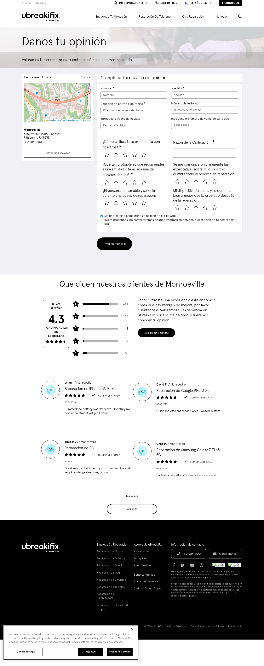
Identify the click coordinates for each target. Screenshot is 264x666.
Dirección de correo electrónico (121, 103)
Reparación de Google (110, 565)
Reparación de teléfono (155, 16)
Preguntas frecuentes (147, 581)
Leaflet (52, 120)
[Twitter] (183, 566)
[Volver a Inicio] (43, 16)
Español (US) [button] (199, 3)
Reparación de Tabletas (111, 587)
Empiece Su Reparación (112, 544)
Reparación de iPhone (110, 551)
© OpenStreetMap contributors (74, 120)
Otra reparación (193, 16)
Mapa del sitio (235, 626)
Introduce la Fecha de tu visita (120, 118)
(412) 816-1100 (33, 141)
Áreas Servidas (142, 565)
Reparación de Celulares (111, 580)
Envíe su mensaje (114, 243)
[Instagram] (202, 566)
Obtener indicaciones (57, 153)
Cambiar (86, 77)
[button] (131, 3)
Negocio (221, 16)
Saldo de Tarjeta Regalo (148, 588)
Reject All (90, 652)
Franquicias (140, 558)
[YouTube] (193, 566)
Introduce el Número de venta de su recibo (200, 118)
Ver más (132, 509)
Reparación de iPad (108, 572)
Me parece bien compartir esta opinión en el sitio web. (169, 219)
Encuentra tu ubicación (111, 16)
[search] (237, 16)
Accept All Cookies (119, 652)
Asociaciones (141, 551)
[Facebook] (175, 566)
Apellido (176, 88)
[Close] (132, 629)
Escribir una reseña (156, 332)
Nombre (106, 88)
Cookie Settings (216, 626)
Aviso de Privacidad (177, 626)
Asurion (26, 3)
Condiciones (197, 626)
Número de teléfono (184, 103)
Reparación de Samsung (111, 558)
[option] (86, 399)
